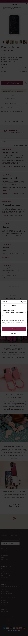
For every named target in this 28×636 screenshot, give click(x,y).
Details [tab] (14, 305)
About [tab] (22, 305)
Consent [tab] (5, 305)
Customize (13, 333)
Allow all (14, 328)
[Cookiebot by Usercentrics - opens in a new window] (20, 302)
